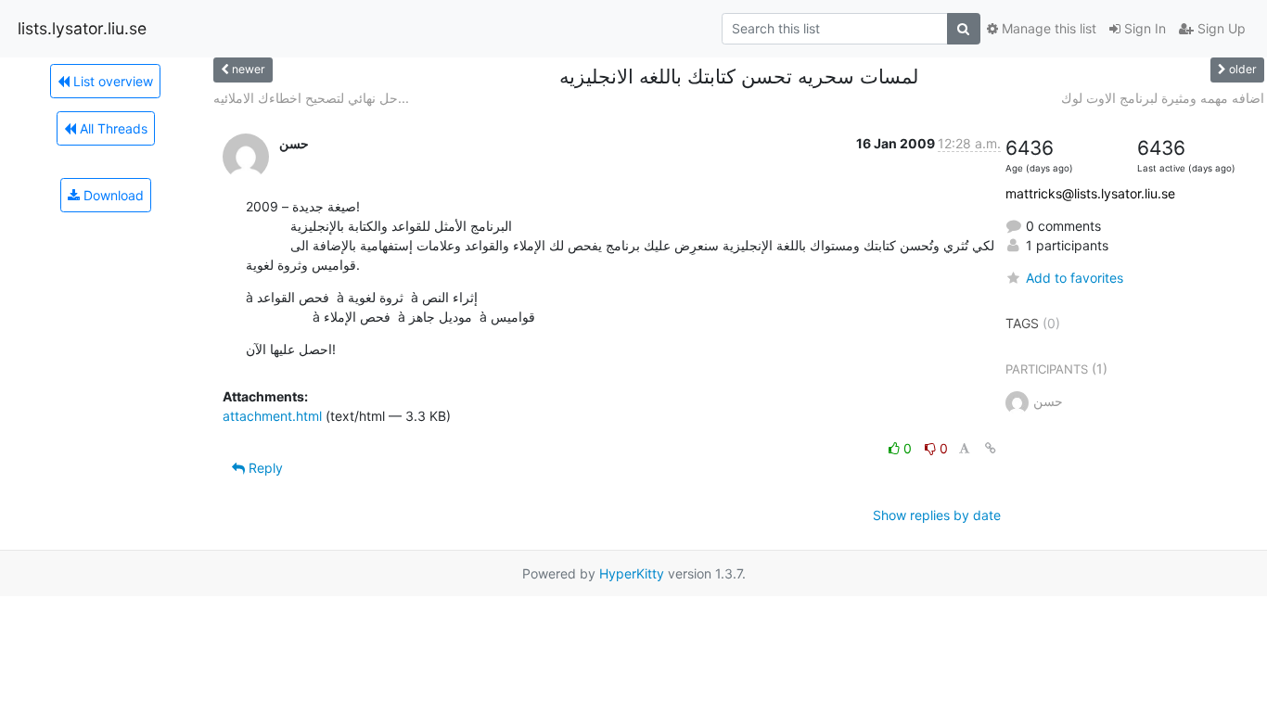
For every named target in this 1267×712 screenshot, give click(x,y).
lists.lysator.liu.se (82, 28)
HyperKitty (631, 573)
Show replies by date (937, 515)
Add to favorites (1074, 278)
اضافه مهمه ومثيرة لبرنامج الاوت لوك (1162, 98)
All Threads (111, 128)
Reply (264, 468)
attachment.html (272, 416)
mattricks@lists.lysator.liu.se (1090, 193)
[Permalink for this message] (990, 448)
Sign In (1143, 28)
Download (112, 195)
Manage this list (1047, 28)
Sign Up (1220, 28)
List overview (111, 81)
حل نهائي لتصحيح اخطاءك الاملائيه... (311, 98)
